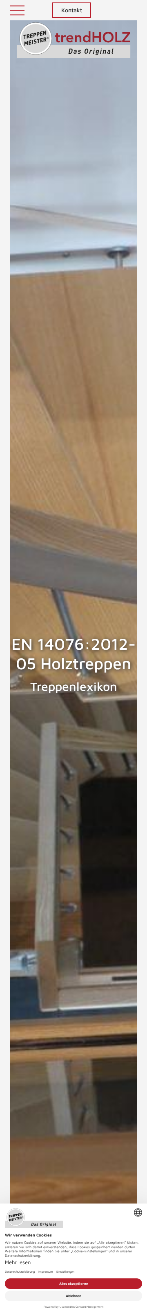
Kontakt (71, 10)
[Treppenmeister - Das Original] (74, 44)
